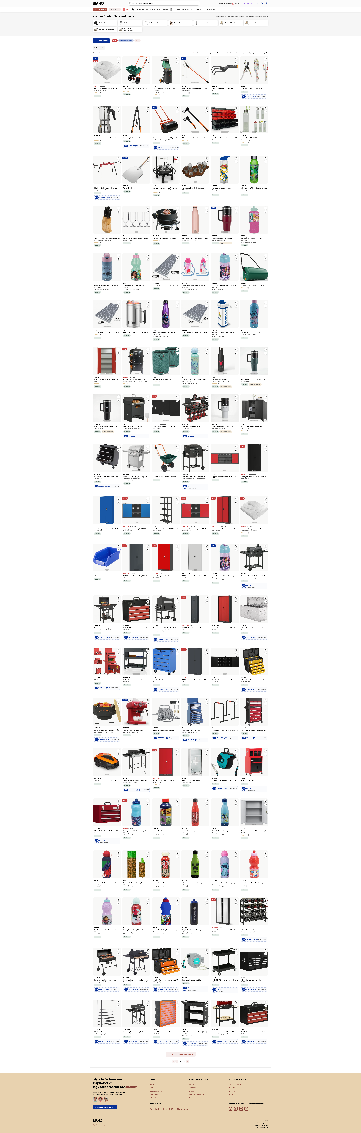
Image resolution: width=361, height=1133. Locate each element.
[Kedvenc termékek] (262, 3)
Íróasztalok (164, 9)
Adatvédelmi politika (261, 1123)
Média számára (154, 1094)
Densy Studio (193, 1098)
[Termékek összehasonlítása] (257, 3)
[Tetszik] (118, 58)
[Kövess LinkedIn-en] (246, 1109)
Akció (128, 9)
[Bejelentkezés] (266, 3)
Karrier (151, 1088)
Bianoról (152, 1079)
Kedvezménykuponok (226, 4)
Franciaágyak (211, 9)
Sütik (266, 1120)
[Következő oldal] (187, 1061)
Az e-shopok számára (237, 1079)
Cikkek (191, 1091)
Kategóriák (100, 9)
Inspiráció (238, 3)
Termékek (154, 1109)
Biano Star (232, 1091)
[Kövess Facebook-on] (236, 1109)
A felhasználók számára (198, 1079)
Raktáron (97, 48)
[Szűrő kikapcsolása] (103, 48)
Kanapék (152, 9)
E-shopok (192, 1088)
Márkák (191, 1084)
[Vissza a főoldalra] (101, 3)
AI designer (249, 3)
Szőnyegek (198, 9)
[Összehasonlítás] (118, 62)
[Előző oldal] (173, 1061)
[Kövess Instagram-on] (230, 1109)
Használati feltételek (261, 1125)
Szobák (114, 9)
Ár (136, 40)
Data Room (232, 1094)
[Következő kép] (119, 70)
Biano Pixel (232, 1088)
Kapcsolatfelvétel (155, 1091)
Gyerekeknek (139, 9)
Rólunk (151, 1084)
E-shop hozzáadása (235, 1084)
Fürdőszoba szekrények (181, 9)
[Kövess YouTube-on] (241, 1109)
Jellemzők (153, 1098)
